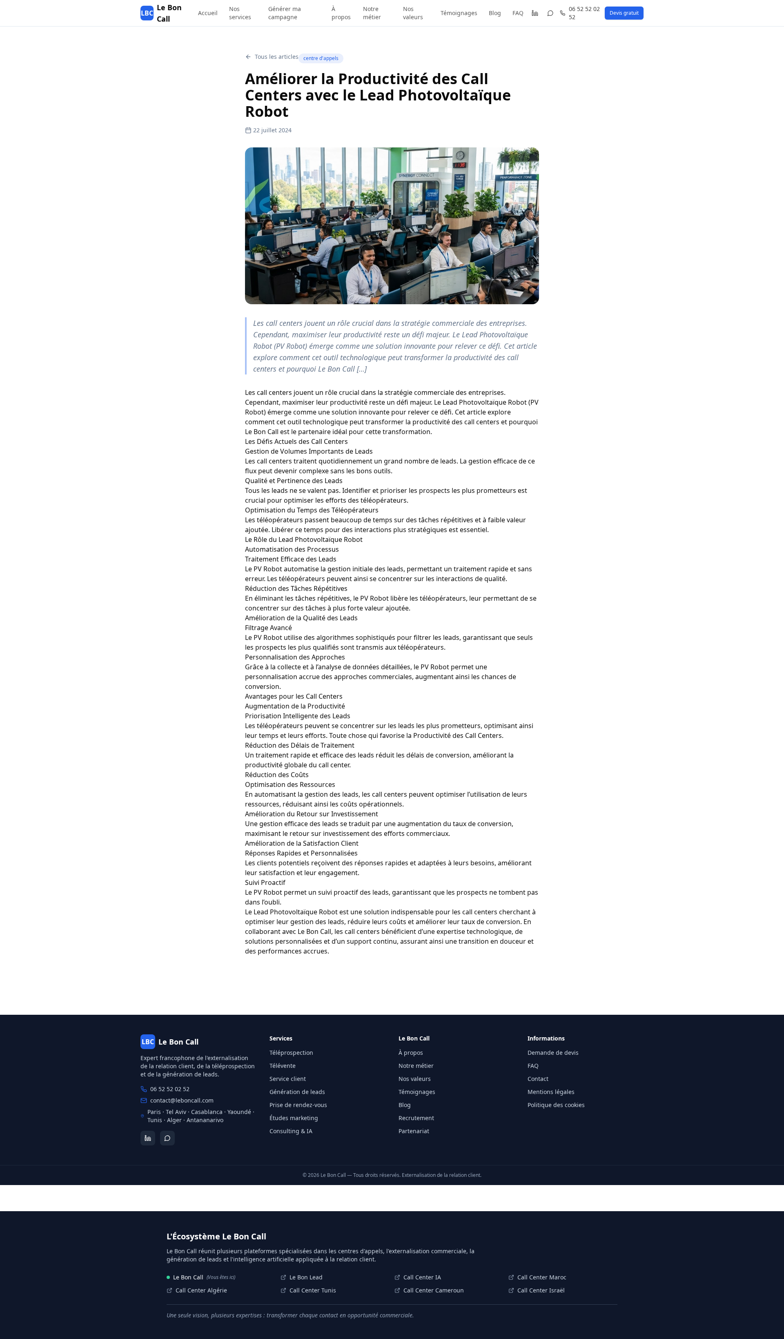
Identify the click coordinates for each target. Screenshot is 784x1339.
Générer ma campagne (284, 13)
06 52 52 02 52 (584, 13)
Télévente (283, 1065)
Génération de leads (297, 1092)
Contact (538, 1079)
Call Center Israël (541, 1290)
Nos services (240, 13)
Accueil (208, 13)
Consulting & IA (291, 1131)
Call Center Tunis (313, 1290)
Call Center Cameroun (433, 1290)
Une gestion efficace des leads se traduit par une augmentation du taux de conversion (378, 823)
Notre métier (372, 13)
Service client (288, 1079)
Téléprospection (291, 1052)
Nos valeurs (413, 13)
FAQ (517, 13)
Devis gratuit (624, 12)
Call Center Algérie (201, 1290)
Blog (495, 13)
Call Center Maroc (541, 1277)
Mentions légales (551, 1092)
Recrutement (416, 1118)
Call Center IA (422, 1277)
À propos (341, 13)
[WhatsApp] (550, 13)
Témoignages (459, 13)
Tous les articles (276, 56)
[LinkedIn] (534, 13)
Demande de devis (553, 1052)
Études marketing (294, 1118)
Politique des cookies (556, 1105)
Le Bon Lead (306, 1277)
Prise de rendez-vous (298, 1105)
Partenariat (414, 1131)
